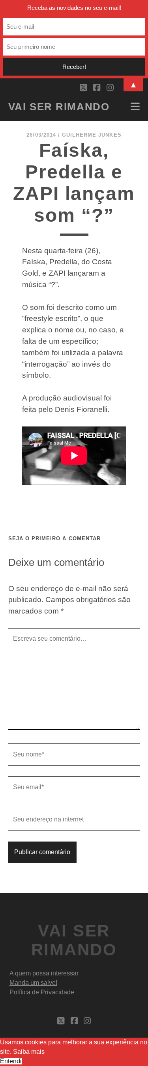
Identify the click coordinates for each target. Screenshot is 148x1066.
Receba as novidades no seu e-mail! (74, 7)
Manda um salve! (33, 982)
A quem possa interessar (44, 973)
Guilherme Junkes (92, 135)
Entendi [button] (11, 1061)
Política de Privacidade (41, 992)
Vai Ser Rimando (58, 107)
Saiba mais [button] (29, 1051)
